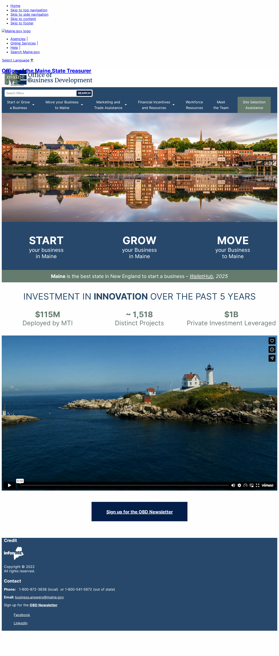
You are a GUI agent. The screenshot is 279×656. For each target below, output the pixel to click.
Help (14, 47)
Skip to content (23, 19)
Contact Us (19, 79)
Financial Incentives (151, 106)
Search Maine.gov (25, 52)
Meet (221, 105)
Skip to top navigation (28, 10)
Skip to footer (22, 23)
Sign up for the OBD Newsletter (139, 512)
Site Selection (254, 105)
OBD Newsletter (44, 605)
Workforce (194, 105)
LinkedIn (20, 623)
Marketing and (105, 106)
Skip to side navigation (29, 14)
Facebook (22, 615)
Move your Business (59, 106)
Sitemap (17, 84)
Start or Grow (16, 106)
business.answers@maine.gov (39, 597)
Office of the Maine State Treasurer (46, 71)
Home (15, 5)
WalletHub (201, 276)
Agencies (18, 39)
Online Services (23, 43)
